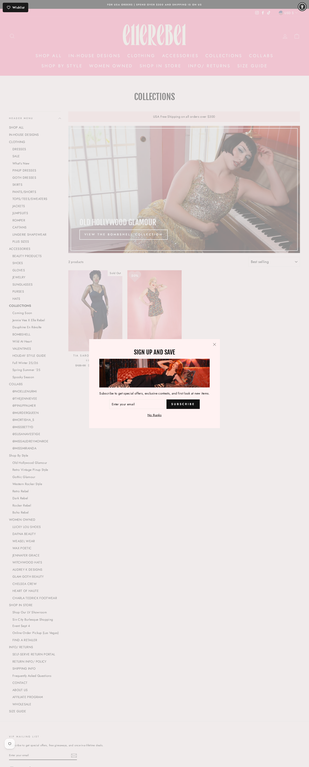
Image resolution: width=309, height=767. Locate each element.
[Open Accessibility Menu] (302, 6)
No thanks (154, 415)
